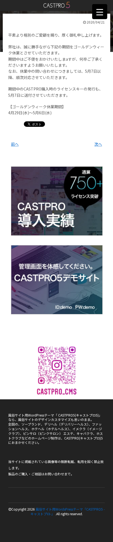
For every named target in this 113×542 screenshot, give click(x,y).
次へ (98, 144)
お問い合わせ (54, 473)
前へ (15, 144)
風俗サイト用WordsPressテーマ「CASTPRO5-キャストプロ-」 (56, 5)
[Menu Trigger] (99, 11)
